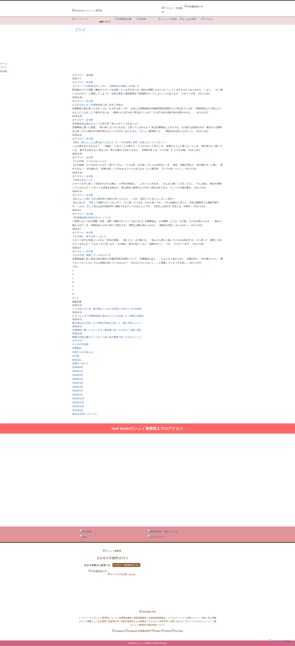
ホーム (3, 63)
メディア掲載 (85, 621)
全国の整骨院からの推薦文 (134, 621)
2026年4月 (77, 383)
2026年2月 (77, 390)
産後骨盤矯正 (140, 618)
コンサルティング (176, 618)
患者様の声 (113, 621)
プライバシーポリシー (195, 621)
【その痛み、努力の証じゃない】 (89, 236)
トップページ (85, 618)
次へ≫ (75, 298)
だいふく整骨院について (105, 618)
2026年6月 (77, 375)
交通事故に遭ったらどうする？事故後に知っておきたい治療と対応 (106, 330)
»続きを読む (204, 93)
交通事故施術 (125, 618)
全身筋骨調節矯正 (157, 618)
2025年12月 (78, 398)
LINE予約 (163, 621)
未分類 (89, 82)
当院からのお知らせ (82, 352)
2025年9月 (77, 410)
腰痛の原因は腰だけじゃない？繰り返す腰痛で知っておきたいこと (106, 337)
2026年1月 (77, 394)
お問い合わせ (176, 621)
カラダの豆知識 (80, 344)
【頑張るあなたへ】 (82, 180)
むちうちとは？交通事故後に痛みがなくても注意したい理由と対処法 (108, 315)
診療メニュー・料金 (196, 618)
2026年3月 (77, 387)
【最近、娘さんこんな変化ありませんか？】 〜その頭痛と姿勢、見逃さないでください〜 (118, 142)
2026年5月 (77, 379)
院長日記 (76, 360)
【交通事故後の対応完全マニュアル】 (91, 217)
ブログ (3, 67)
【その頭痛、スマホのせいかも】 (89, 161)
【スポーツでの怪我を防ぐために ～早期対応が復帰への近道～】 (106, 86)
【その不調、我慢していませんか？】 (91, 255)
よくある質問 (99, 621)
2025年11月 (78, 402)
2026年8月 (77, 367)
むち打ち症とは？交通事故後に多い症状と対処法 (97, 104)
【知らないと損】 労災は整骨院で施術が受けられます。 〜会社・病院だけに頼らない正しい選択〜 (123, 198)
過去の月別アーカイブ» (84, 414)
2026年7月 (77, 371)
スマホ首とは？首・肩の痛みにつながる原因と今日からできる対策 (106, 308)
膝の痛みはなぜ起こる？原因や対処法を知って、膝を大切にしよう (106, 323)
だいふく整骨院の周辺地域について (147, 625)
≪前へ (75, 266)
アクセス (152, 621)
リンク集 (212, 621)
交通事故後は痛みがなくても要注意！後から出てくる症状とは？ (105, 123)
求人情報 (212, 618)
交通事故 (76, 348)
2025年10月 (78, 406)
